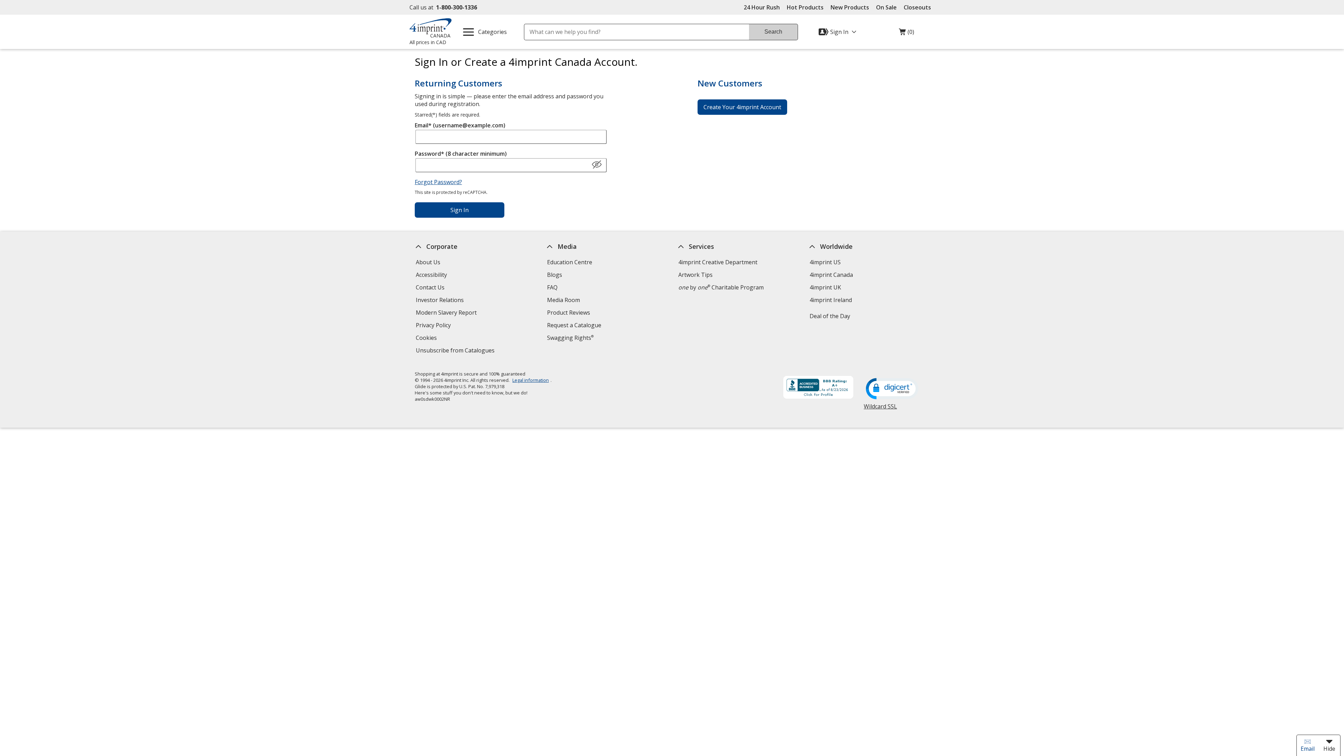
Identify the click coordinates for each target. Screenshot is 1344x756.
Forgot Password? (438, 182)
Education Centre (569, 262)
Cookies (427, 338)
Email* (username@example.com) (460, 125)
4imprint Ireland (831, 300)
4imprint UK (825, 287)
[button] (597, 165)
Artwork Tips (695, 275)
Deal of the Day (830, 316)
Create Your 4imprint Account (742, 107)
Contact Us (430, 287)
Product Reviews (568, 312)
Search (773, 32)
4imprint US (825, 262)
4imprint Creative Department (717, 262)
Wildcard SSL (880, 408)
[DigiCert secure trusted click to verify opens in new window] (892, 389)
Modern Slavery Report (447, 313)
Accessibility (431, 275)
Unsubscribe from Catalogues (456, 351)
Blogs (554, 275)
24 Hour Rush (762, 7)
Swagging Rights (570, 338)
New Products (850, 7)
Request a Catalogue (574, 325)
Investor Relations (440, 301)
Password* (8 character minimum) (461, 154)
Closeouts (917, 7)
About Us (428, 262)
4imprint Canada (831, 275)
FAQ (552, 287)
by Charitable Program (721, 287)
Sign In (459, 210)
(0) (906, 33)
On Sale (886, 7)
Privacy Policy (434, 326)
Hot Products (805, 7)
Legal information (530, 380)
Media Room (563, 300)
